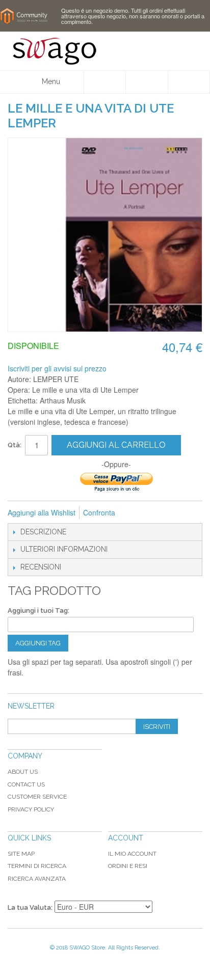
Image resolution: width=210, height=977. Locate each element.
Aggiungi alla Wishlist (41, 512)
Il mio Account (132, 853)
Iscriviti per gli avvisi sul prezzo (57, 368)
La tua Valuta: (30, 907)
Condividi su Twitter (177, 513)
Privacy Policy (31, 809)
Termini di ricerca (37, 866)
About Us (23, 771)
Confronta (99, 512)
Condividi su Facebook (157, 513)
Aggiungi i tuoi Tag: (38, 610)
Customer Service (37, 796)
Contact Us (26, 784)
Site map (21, 853)
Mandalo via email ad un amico (136, 513)
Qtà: (14, 445)
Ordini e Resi (127, 866)
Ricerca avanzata (37, 878)
